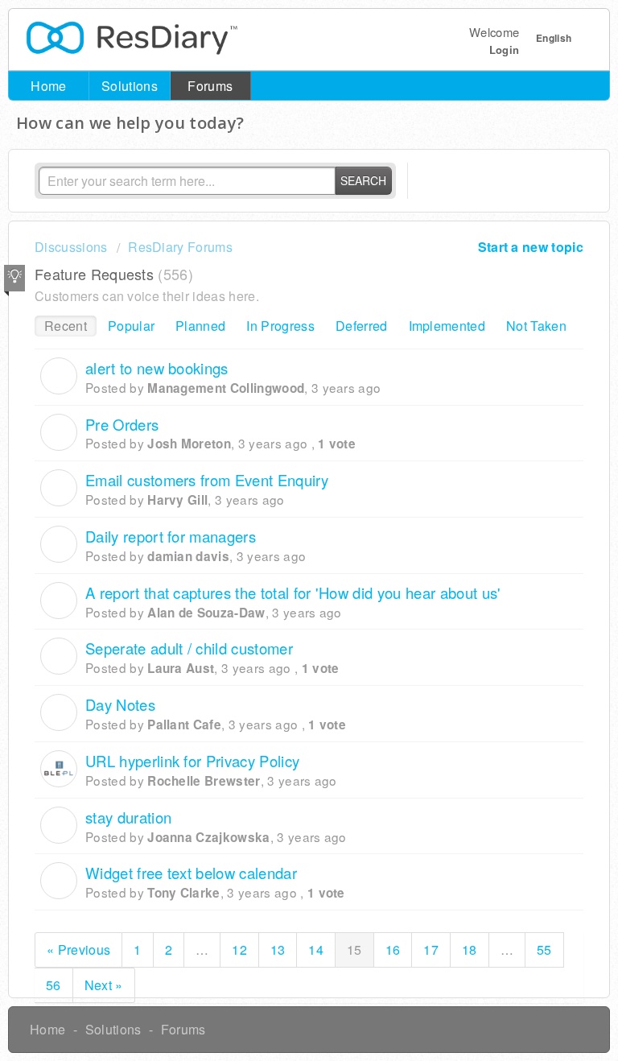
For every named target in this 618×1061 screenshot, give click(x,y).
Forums (210, 85)
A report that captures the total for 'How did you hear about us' (293, 592)
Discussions (71, 246)
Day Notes (120, 704)
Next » (103, 985)
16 (393, 949)
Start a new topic (530, 246)
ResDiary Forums (180, 246)
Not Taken (536, 325)
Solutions (129, 85)
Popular (131, 325)
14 (315, 949)
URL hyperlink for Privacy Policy (192, 760)
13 (278, 949)
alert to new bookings (157, 367)
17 (431, 949)
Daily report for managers (170, 536)
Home (48, 85)
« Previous (78, 949)
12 (239, 949)
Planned (200, 325)
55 (544, 949)
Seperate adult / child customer (189, 648)
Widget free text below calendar (191, 872)
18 (469, 949)
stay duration (128, 817)
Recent (65, 325)
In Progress (280, 325)
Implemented (447, 325)
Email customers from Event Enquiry (206, 479)
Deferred (362, 325)
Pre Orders (122, 424)
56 (53, 985)
